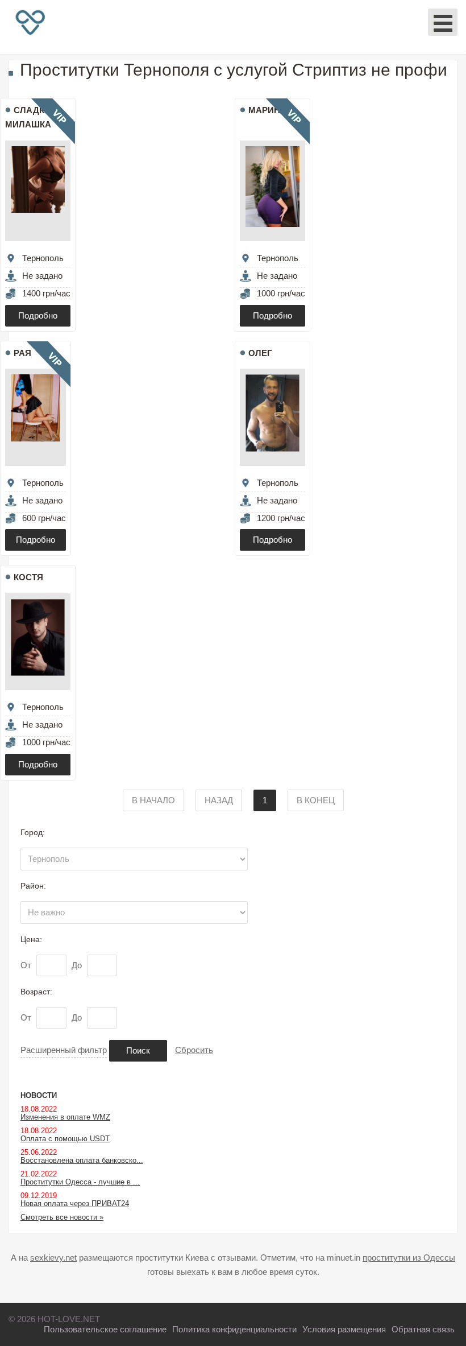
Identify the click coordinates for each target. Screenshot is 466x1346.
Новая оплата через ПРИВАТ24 (74, 1203)
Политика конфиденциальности (234, 1329)
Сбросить (194, 1050)
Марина (267, 110)
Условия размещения (344, 1329)
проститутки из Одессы (409, 1257)
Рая (22, 353)
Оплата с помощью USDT (65, 1138)
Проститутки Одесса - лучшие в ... (80, 1182)
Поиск (138, 1050)
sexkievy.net (53, 1257)
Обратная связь (423, 1329)
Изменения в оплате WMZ (65, 1117)
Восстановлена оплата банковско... (81, 1160)
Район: (33, 886)
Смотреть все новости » (61, 1217)
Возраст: (36, 992)
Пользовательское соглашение (105, 1329)
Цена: (31, 939)
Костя (28, 577)
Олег (260, 353)
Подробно (37, 315)
